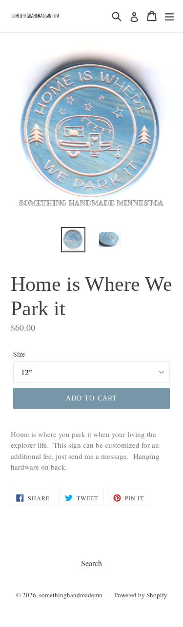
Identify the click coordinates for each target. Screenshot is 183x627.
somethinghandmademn (70, 594)
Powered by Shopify (140, 594)
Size (19, 354)
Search (91, 563)
